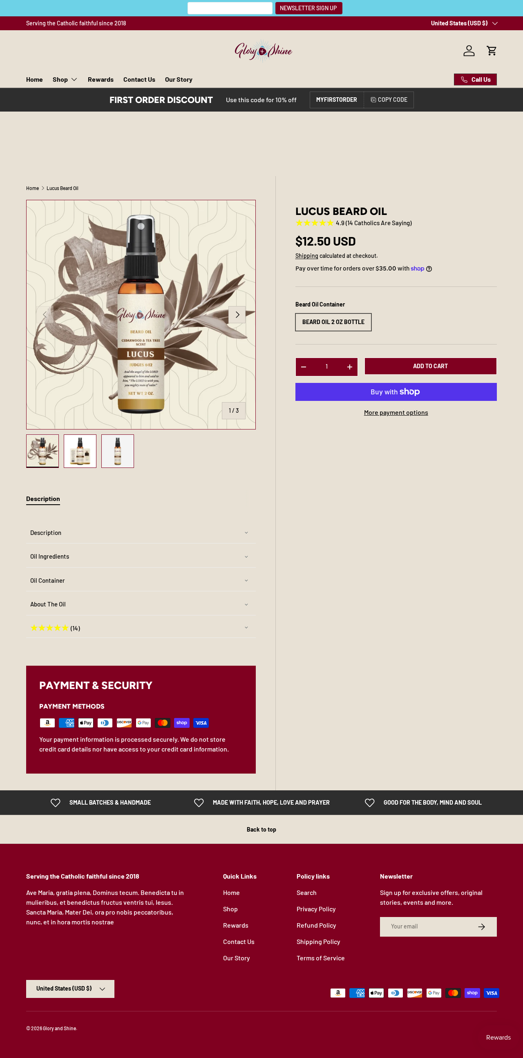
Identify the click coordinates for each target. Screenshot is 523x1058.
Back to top (261, 829)
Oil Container (47, 580)
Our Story (178, 79)
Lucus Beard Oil (62, 188)
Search (307, 892)
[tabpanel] (141, 580)
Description (45, 532)
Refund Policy (316, 925)
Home (34, 79)
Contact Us (139, 79)
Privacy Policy (316, 909)
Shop (60, 79)
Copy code (392, 99)
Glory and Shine (59, 1028)
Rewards (101, 79)
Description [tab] (43, 498)
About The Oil (48, 604)
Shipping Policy (318, 941)
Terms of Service (321, 958)
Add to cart (430, 365)
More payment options (396, 412)
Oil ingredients (49, 556)
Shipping (306, 256)
